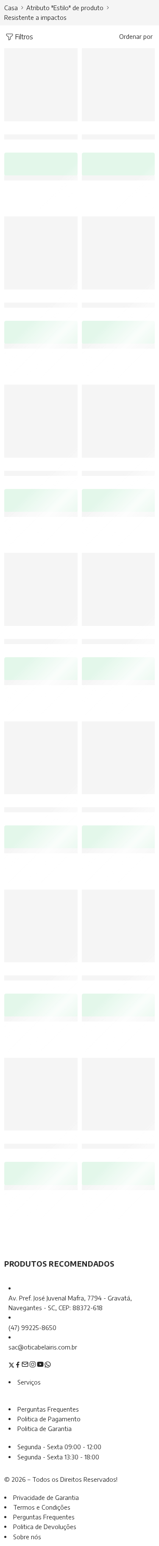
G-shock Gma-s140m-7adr (46, 1141)
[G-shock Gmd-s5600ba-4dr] (118, 84)
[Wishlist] (69, 56)
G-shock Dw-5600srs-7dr (46, 637)
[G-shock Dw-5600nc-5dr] (118, 253)
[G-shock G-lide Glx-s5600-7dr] (41, 253)
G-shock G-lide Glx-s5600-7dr (53, 300)
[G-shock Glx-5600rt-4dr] (41, 926)
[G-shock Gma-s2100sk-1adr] (41, 758)
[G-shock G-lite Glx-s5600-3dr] (118, 421)
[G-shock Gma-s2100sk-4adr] (118, 589)
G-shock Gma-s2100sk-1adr (48, 805)
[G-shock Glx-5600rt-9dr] (118, 758)
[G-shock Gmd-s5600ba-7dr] (41, 84)
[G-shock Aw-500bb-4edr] (118, 1094)
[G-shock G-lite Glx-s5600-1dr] (41, 421)
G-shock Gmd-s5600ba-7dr (48, 132)
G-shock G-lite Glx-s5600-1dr (52, 469)
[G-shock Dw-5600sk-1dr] (118, 926)
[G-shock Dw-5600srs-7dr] (41, 589)
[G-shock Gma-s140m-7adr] (41, 1094)
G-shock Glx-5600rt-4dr (44, 973)
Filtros (24, 37)
